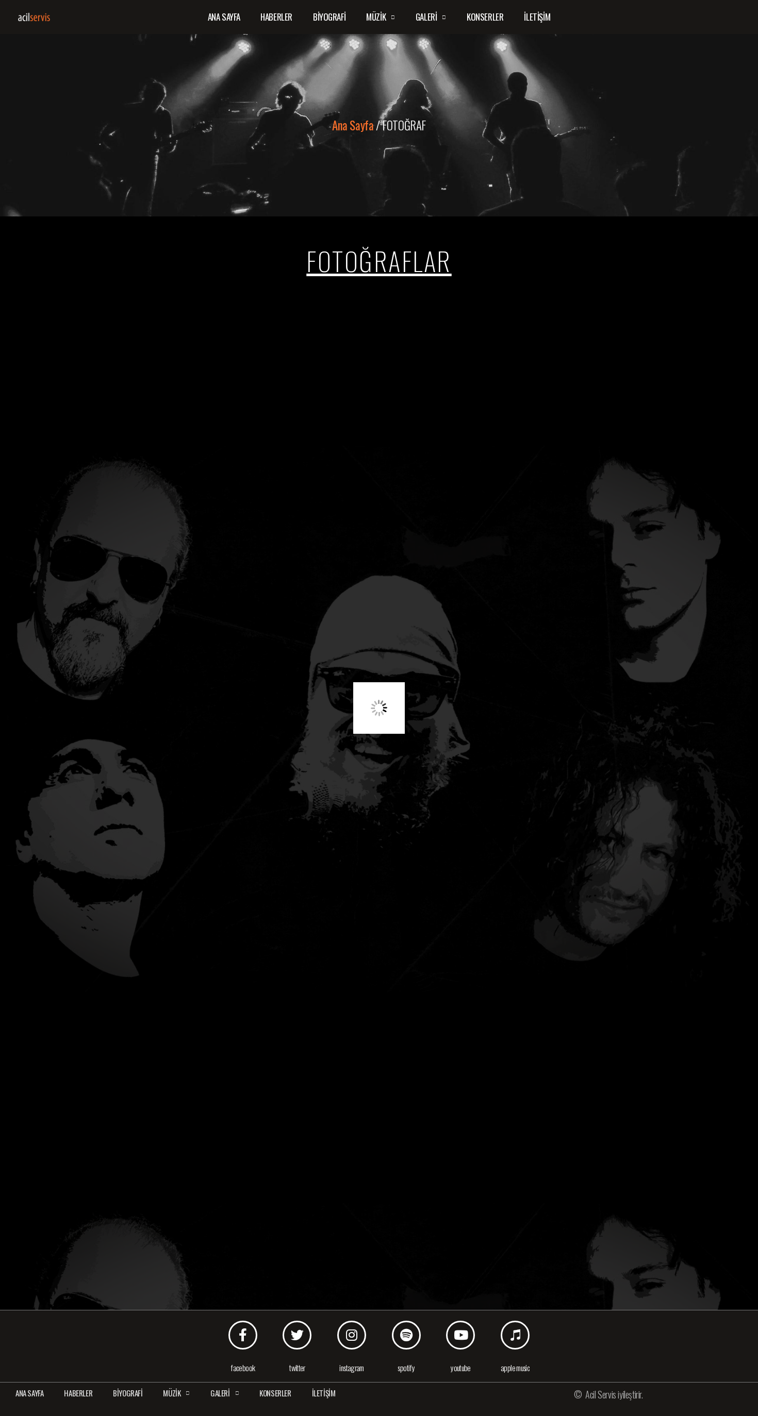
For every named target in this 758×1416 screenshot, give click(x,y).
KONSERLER (485, 16)
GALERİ (426, 16)
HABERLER (276, 16)
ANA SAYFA (224, 16)
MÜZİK (376, 16)
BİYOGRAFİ (329, 16)
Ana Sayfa (352, 125)
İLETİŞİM (537, 16)
